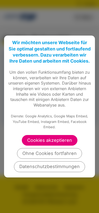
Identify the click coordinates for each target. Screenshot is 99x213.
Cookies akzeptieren (49, 140)
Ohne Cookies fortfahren (49, 153)
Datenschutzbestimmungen (49, 166)
